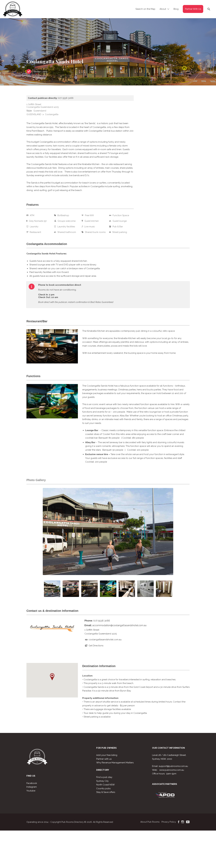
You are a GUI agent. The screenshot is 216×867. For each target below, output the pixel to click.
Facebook (31, 783)
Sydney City (102, 781)
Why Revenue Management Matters (115, 762)
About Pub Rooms (149, 822)
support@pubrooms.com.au (173, 766)
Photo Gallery (36, 480)
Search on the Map (145, 9)
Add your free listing (106, 755)
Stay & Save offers (105, 792)
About (163, 9)
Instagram (31, 787)
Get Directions (96, 645)
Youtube (30, 790)
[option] (108, 531)
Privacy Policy (168, 822)
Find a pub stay (104, 777)
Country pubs (103, 788)
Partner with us (104, 759)
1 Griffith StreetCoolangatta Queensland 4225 (42, 105)
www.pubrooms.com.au (171, 770)
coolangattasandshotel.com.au (105, 639)
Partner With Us (193, 9)
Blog (176, 9)
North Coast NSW (105, 784)
